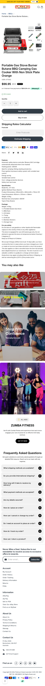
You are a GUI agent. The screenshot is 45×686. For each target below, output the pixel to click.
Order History (7, 575)
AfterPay (6, 596)
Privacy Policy (7, 620)
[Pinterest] (18, 152)
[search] (38, 7)
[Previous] (3, 41)
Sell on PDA (7, 601)
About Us (6, 617)
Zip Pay (5, 599)
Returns (5, 583)
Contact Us (7, 631)
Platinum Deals (20, 672)
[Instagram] (25, 663)
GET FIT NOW (22, 441)
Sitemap (5, 628)
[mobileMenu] (4, 7)
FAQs (4, 586)
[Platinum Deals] (22, 7)
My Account (7, 572)
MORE (33, 1)
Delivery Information (10, 580)
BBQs (10, 14)
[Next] (41, 41)
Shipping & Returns (9, 625)
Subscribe (35, 559)
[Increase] (16, 103)
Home (4, 14)
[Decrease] (4, 103)
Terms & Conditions (10, 623)
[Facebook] (9, 152)
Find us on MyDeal (9, 607)
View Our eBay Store (10, 604)
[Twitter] (13, 152)
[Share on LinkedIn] (22, 152)
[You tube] (34, 663)
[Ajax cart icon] (41, 7)
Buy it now (22, 118)
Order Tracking (8, 577)
